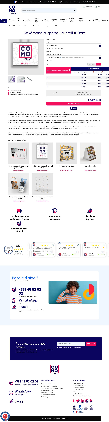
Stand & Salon (18, 20)
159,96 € (100, 77)
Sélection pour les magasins (49, 386)
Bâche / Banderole (45, 20)
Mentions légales (78, 393)
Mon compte (88, 6)
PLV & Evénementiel (27, 20)
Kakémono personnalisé (48, 394)
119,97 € (83, 74)
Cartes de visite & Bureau (80, 20)
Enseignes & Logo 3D (63, 20)
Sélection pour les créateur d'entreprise (52, 388)
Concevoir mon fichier (79, 385)
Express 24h (3, 20)
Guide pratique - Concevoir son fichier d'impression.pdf (23, 94)
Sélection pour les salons (48, 384)
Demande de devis (65, 1)
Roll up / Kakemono (11, 20)
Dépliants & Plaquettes (96, 20)
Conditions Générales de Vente (82, 396)
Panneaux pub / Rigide (36, 20)
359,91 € (83, 80)
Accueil (11, 25)
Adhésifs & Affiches (71, 20)
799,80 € (100, 86)
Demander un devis (78, 387)
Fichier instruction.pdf (15, 90)
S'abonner (91, 344)
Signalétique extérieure (54, 20)
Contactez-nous (48, 1)
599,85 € (83, 83)
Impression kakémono (47, 392)
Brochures (105, 20)
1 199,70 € (83, 86)
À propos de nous (78, 383)
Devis (74, 108)
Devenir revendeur (78, 389)
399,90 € (100, 83)
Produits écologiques (47, 390)
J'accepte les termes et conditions (69, 347)
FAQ (74, 391)
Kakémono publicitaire (47, 397)
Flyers (88, 20)
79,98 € (100, 74)
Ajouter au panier (74, 103)
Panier (99, 6)
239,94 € (83, 77)
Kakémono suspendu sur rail (30, 25)
